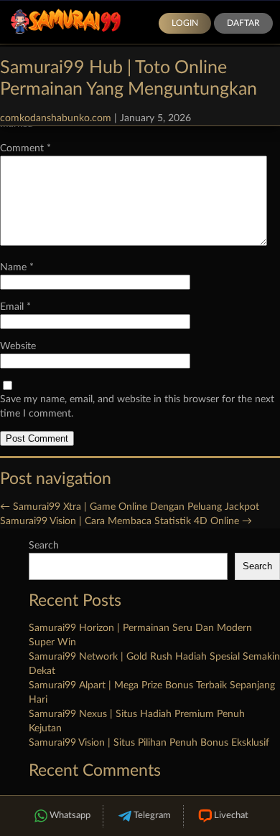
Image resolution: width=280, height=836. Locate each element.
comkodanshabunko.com (55, 118)
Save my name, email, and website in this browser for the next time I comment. (137, 406)
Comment (25, 148)
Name (17, 267)
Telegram (152, 815)
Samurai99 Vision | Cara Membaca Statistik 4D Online (126, 521)
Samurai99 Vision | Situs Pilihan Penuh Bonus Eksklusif (149, 743)
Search (44, 546)
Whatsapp (70, 815)
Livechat (231, 815)
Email (15, 307)
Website (18, 346)
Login (185, 23)
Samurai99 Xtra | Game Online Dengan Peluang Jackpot (129, 507)
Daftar (243, 23)
